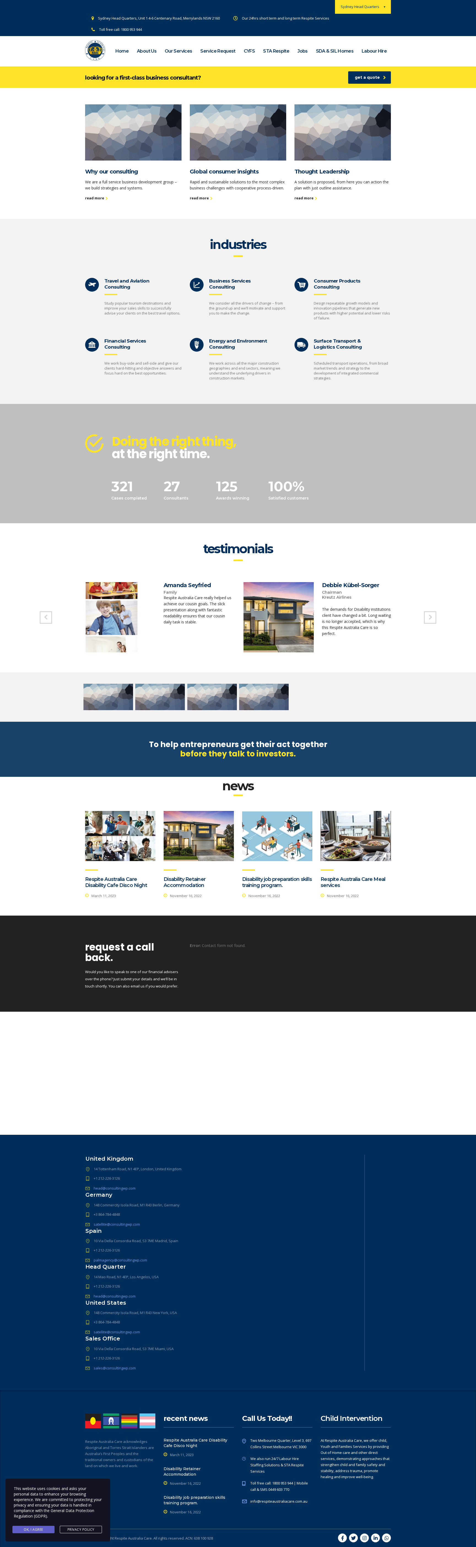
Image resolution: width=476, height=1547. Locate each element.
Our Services (178, 51)
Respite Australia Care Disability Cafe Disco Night (116, 882)
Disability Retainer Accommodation (184, 882)
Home (122, 51)
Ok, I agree (33, 1529)
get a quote (367, 77)
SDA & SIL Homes (334, 51)
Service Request (217, 51)
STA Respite (276, 51)
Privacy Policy (80, 1529)
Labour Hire (374, 51)
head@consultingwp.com (115, 1188)
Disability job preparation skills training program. (277, 882)
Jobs (302, 51)
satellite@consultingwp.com (117, 1224)
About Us (146, 51)
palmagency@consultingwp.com (120, 1260)
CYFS (249, 51)
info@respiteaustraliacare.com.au (278, 1501)
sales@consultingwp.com (115, 1368)
